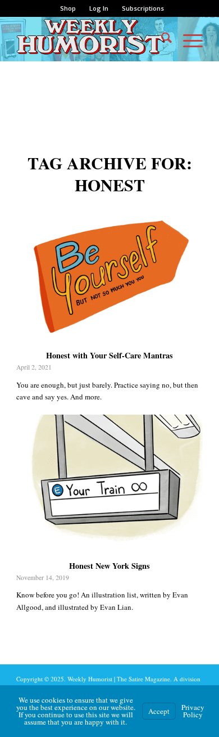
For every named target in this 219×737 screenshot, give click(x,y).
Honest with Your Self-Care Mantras (109, 355)
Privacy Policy (192, 711)
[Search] (161, 38)
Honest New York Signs (109, 566)
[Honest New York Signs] (109, 486)
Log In (98, 8)
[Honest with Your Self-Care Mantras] (109, 275)
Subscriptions (143, 8)
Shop (68, 8)
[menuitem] (68, 8)
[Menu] (187, 38)
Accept (159, 711)
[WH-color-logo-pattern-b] (90, 38)
